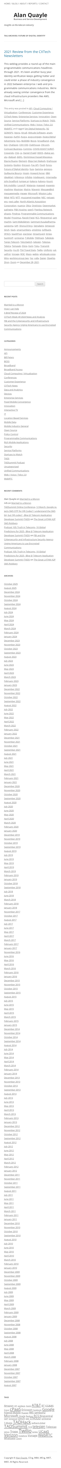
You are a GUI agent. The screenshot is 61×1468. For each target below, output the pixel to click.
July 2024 (8, 612)
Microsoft (33, 193)
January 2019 (10, 879)
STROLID (35, 1418)
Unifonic (48, 250)
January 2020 (10, 830)
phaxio (7, 213)
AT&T (36, 1405)
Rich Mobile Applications (16, 442)
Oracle (22, 1416)
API (30, 108)
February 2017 (11, 944)
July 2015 (8, 1000)
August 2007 (10, 1385)
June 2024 (9, 616)
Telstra (7, 246)
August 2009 (10, 1288)
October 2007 (11, 1377)
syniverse (19, 237)
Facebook (37, 1410)
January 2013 (10, 1122)
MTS (12, 197)
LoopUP (21, 185)
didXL (20, 157)
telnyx (6, 1432)
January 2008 (10, 1364)
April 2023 (9, 672)
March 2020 (10, 822)
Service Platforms (20, 120)
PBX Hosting (20, 209)
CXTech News (11, 116)
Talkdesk (49, 237)
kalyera (41, 181)
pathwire (8, 209)
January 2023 (10, 685)
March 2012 (10, 1162)
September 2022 (12, 701)
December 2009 (12, 1271)
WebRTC (8, 128)
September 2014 (12, 1041)
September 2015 (12, 992)
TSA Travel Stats (28, 250)
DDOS (40, 152)
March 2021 (10, 774)
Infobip (28, 177)
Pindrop (16, 213)
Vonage (15, 254)
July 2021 (8, 757)
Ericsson (26, 165)
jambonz (40, 1412)
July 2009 (8, 1292)
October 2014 (11, 1037)
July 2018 (8, 891)
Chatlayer (13, 144)
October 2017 (11, 915)
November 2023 (12, 644)
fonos (49, 165)
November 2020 (12, 790)
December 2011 (12, 1174)
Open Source (10, 430)
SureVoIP (8, 237)
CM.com (45, 144)
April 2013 (9, 1110)
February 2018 (11, 903)
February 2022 (11, 729)
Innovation (44, 116)
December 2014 (12, 1029)
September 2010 (12, 1235)
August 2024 (10, 608)
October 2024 (11, 600)
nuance (21, 205)
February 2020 (11, 826)
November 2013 (12, 1081)
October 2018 (11, 883)
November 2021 (12, 741)
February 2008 (11, 1360)
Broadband (9, 365)
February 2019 (11, 875)
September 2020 (12, 798)
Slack (13, 229)
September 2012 (12, 1138)
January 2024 (10, 636)
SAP (16, 225)
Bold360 (25, 140)
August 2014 (10, 1045)
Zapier (43, 258)
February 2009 (11, 1312)
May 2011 (9, 1203)
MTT (18, 197)
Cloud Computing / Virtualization (20, 373)
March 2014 (10, 1065)
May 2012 (9, 1154)
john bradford (11, 181)
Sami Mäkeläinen (21, 221)
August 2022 (10, 705)
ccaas (49, 1405)
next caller (14, 201)
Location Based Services (16, 418)
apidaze (21, 1405)
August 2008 (10, 1336)
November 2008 (12, 1324)
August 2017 (10, 919)
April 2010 (9, 1255)
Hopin (26, 173)
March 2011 (10, 1211)
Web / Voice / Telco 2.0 (41, 124)
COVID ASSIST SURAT (43, 148)
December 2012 (12, 1126)
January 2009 (10, 1316)
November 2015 (12, 984)
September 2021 (12, 749)
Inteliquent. (39, 177)
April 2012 (9, 1158)
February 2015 (11, 1021)
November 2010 (12, 1227)
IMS (31, 1412)
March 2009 (10, 1308)
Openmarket (49, 205)
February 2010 (11, 1263)
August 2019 (10, 851)
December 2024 (12, 592)
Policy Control (11, 434)
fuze (32, 169)
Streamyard (39, 233)
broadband (43, 140)
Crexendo (9, 152)
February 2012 (11, 1166)
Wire (6, 258)
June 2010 (9, 1247)
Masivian (18, 189)
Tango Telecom (11, 241)
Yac (31, 258)
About (23, 3)
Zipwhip (51, 258)
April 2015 (9, 1012)
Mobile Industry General (16, 426)
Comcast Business (13, 148)
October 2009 (11, 1280)
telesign (37, 241)
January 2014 (10, 1073)
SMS (27, 1418)
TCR (30, 1427)
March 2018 (10, 899)
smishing (36, 229)
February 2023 (11, 681)
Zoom (13, 262)
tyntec (35, 1432)
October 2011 (11, 1182)
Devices (8, 393)
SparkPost (17, 233)
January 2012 (10, 1170)
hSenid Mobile (12, 1412)
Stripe (49, 233)
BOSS (6, 361)
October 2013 (11, 1085)
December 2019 (12, 834)
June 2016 (9, 956)
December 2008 (12, 1320)
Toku (36, 246)
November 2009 (12, 1275)
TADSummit (15, 1426)
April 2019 (9, 867)
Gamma (39, 169)
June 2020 (9, 810)
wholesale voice (47, 254)
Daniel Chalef (29, 152)
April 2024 (9, 624)
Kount (49, 181)
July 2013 (8, 1097)
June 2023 (9, 664)
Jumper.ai (24, 181)
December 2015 (12, 980)
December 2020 (12, 786)
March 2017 (10, 940)
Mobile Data (10, 422)
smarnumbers (24, 229)
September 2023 (12, 652)
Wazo (29, 254)
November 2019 (12, 838)
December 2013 (12, 1077)
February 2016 (11, 972)
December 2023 (12, 640)
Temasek (16, 246)
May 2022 (9, 717)
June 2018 (9, 895)
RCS (37, 217)
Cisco (6, 1409)
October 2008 (11, 1328)
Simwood (49, 225)
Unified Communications (16, 124)
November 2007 (12, 1373)
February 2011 (11, 1215)
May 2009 (9, 1300)
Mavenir (36, 189)
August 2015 (10, 996)
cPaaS (15, 1409)
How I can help (11, 308)
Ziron (6, 262)
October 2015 (11, 988)
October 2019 (11, 842)
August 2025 (10, 587)
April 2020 (9, 818)
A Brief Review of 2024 (15, 312)
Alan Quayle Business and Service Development (30, 16)
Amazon (9, 1405)
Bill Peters (9, 357)
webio (36, 254)
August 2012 (10, 1142)
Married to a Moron (14, 304)
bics (18, 140)
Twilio (40, 250)
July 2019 (8, 855)
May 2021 (9, 766)
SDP (6, 1418)
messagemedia (11, 193)
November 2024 (12, 596)
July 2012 (8, 1146)
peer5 (30, 209)
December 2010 (12, 1223)
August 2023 (10, 656)
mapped (40, 185)
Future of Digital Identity (16, 169)
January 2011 (10, 1219)
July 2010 (8, 1243)
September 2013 (12, 1089)
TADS (52, 120)
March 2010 (10, 1259)
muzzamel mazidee (30, 197)
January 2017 (10, 948)
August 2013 (10, 1093)
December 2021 (12, 737)
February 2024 (11, 632)
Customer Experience (43, 112)
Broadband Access (13, 369)
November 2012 (12, 1130)
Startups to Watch (39, 120)
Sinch (6, 229)
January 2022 (10, 733)
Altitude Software (37, 132)
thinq (24, 246)
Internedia (51, 177)
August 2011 (10, 1190)
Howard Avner (37, 173)
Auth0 (17, 136)
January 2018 (10, 907)
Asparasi (8, 136)
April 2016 (9, 964)
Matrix (27, 189)
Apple (28, 1406)
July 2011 (8, 1195)
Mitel (6, 197)
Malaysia (31, 185)
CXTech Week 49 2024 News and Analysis (24, 316)
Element (23, 161)
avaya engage (35, 136)
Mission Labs (45, 193)
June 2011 (9, 1199)
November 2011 (12, 1178)
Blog (15, 3)
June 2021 (9, 762)
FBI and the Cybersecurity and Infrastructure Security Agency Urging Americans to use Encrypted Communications (30, 324)
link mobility (10, 185)
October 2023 (11, 648)
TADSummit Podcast (14, 462)
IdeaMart (8, 177)
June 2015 (9, 1004)
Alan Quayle (21, 1457)
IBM (48, 173)
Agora (17, 132)
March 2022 (10, 725)
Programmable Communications (20, 438)
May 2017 (9, 931)
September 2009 (12, 1284)
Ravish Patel (28, 217)
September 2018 (12, 887)
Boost (33, 140)
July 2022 (8, 709)
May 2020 (9, 814)
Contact (44, 3)
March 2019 (10, 871)
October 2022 (11, 697)
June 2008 (9, 1344)
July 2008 (8, 1340)
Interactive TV (11, 409)
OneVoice (37, 205)
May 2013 (9, 1105)
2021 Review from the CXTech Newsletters (27, 53)
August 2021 (10, 753)
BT (43, 1405)
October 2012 (11, 1134)
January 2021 (10, 782)
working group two (19, 258)
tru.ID (16, 250)
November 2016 (12, 952)
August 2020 (10, 802)
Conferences (24, 112)
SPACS (7, 233)
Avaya (24, 136)
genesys (48, 169)
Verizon (11, 1435)
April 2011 (9, 1207)
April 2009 (9, 1304)
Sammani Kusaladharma (43, 221)
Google (48, 1409)
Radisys (29, 1416)
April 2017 (9, 936)
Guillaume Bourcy (13, 173)
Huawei (24, 1412)
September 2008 (12, 1332)
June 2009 (9, 1296)
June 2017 (9, 927)
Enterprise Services (28, 116)
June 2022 (9, 713)
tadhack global (38, 1422)
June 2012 (9, 1150)
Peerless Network (43, 209)
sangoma (8, 225)
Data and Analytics (13, 389)
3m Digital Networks (35, 128)
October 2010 (11, 1231)
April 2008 (9, 1352)
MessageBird (47, 189)
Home (7, 3)
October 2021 (11, 745)
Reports (32, 3)
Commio (27, 148)
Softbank (46, 229)
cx (21, 152)
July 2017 (8, 923)
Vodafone (22, 1436)
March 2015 (10, 1016)
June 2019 (9, 859)
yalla (36, 258)
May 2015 (9, 1008)
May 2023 (9, 668)
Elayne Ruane (11, 161)
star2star (27, 233)
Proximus (16, 217)
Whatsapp (10, 1438)
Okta (28, 205)
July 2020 (8, 806)
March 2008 (10, 1356)
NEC (43, 197)
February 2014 (11, 1069)
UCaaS (44, 1431)
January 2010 (10, 1267)
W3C (22, 254)
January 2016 (10, 976)
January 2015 (10, 1025)
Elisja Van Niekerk (37, 161)
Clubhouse (34, 144)
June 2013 (9, 1101)
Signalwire (39, 225)
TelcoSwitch (26, 241)
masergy (50, 185)
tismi (30, 246)
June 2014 (9, 1053)
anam (49, 132)
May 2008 (9, 1348)
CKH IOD (23, 144)
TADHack (39, 237)
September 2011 (12, 1186)
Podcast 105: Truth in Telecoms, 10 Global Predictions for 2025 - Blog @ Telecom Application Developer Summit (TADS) (29, 531)
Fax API (35, 165)
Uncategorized (11, 466)
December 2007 (12, 1369)
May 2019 (9, 863)
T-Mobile (29, 237)
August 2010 (10, 1239)
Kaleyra (33, 181)
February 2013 (11, 1118)
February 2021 (11, 778)
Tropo (14, 1431)
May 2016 (9, 960)
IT (5, 413)
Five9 (42, 165)
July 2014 (8, 1049)
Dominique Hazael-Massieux (38, 157)
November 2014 (12, 1033)
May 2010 (9, 1251)
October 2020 (11, 794)
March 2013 (10, 1114)
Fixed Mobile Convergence (17, 401)
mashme (8, 189)
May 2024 (9, 620)
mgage (23, 193)
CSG (17, 152)
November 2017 (12, 911)
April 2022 (9, 721)
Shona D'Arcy (26, 225)
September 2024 (12, 604)
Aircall (24, 132)
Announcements (12, 349)
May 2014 (9, 1057)
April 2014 (9, 1061)
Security (8, 446)
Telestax (46, 241)
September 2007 (12, 1381)
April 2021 (9, 770)
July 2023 (8, 660)
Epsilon (17, 165)
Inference (19, 177)
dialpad (12, 157)
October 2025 (11, 583)
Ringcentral (46, 217)
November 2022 (12, 693)
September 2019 (12, 846)
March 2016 (10, 968)
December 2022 (12, 689)
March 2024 (10, 628)
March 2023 (10, 677)
